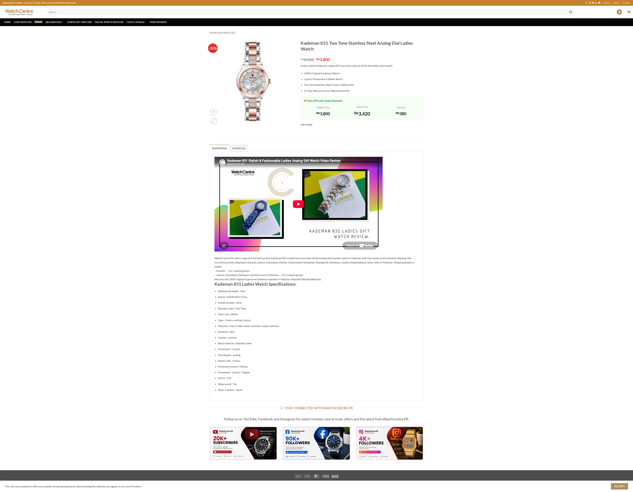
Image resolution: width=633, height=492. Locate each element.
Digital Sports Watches (109, 22)
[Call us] (596, 3)
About (616, 2)
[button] (619, 12)
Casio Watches (22, 22)
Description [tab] (219, 148)
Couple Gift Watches (79, 22)
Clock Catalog (135, 22)
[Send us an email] (593, 3)
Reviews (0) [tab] (238, 148)
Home (607, 2)
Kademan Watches (222, 32)
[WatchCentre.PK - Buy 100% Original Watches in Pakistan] (22, 12)
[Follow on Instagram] (590, 3)
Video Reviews (158, 22)
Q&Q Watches (53, 22)
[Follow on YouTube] (599, 3)
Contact (627, 2)
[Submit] (570, 12)
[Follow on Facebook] (587, 3)
